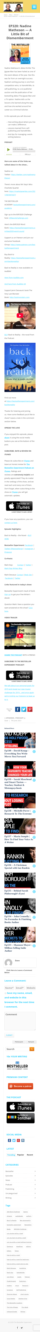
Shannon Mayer (12, 1294)
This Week (24, 1307)
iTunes (27, 461)
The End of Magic (12, 1307)
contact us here (10, 522)
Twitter (28, 565)
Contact (20, 565)
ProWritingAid (11, 1281)
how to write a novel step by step (17, 1264)
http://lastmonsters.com (20, 297)
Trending (11, 1155)
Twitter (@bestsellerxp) (13, 549)
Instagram (29, 549)
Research (25, 1285)
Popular (20, 1155)
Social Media (11, 1298)
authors (28, 1216)
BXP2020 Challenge (20, 1229)
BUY (6, 335)
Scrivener (10, 1290)
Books (9, 1229)
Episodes (10, 718)
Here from (8, 277)
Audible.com (18, 277)
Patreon (27, 1277)
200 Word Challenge (13, 1212)
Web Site (28, 575)
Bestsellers (28, 1225)
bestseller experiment (14, 1225)
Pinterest (8, 552)
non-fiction (10, 1277)
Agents (25, 1212)
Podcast (19, 718)
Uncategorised (11, 1193)
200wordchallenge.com (18, 218)
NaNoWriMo (21, 1272)
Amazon (9, 1216)
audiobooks (19, 1216)
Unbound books (12, 1312)
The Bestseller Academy (14, 1303)
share (6, 437)
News (8, 1180)
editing (28, 1246)
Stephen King (22, 1298)
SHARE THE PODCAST (13, 655)
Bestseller (10, 1171)
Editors (9, 1251)
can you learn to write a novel (16, 1238)
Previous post (19, 1042)
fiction (17, 1251)
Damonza (10, 1246)
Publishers (22, 1281)
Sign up (7, 594)
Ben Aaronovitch (25, 1220)
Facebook (29, 545)
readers (9, 1285)
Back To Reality (12, 1220)
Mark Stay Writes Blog (13, 568)
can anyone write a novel (15, 1233)
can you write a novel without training (19, 1242)
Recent (30, 1155)
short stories (24, 1294)
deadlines (19, 1246)
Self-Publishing (21, 1290)
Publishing (10, 1189)
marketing (22, 1268)
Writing (8, 1198)
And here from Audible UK (15, 284)
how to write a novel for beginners (18, 1259)
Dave (6, 720)
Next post (31, 1042)
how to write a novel (13, 1255)
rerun (17, 1285)
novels (19, 1277)
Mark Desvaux (11, 1268)
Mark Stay (10, 1272)
